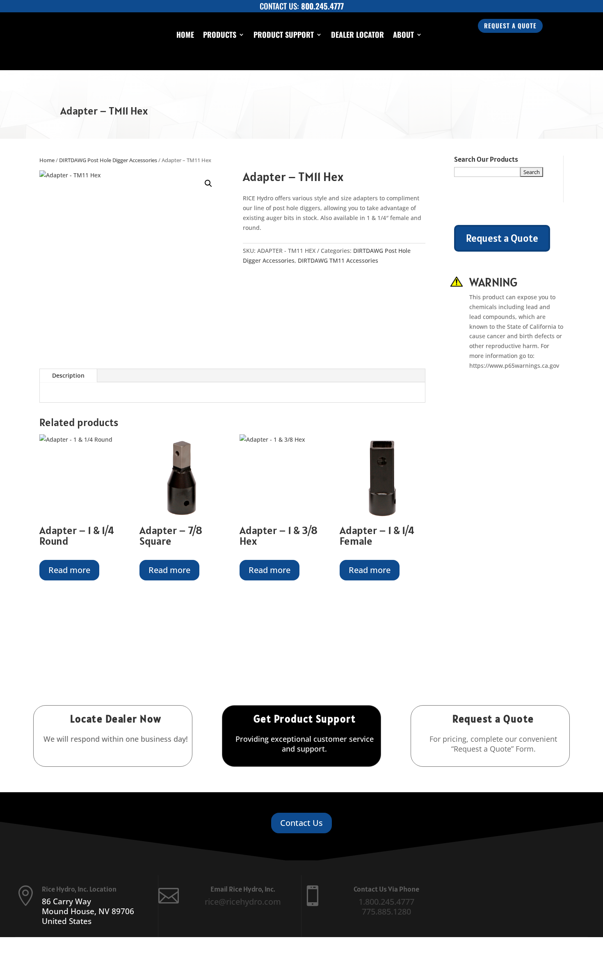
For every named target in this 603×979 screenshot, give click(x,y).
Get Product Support (305, 718)
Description (68, 375)
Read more (69, 569)
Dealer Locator (357, 34)
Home (47, 160)
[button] (208, 183)
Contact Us (301, 822)
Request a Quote (510, 25)
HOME (185, 34)
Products (219, 34)
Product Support (284, 34)
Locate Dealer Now (116, 718)
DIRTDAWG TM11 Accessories (338, 260)
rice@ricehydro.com (243, 901)
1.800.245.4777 (386, 901)
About (403, 34)
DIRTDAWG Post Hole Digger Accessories (108, 160)
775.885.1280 (386, 911)
